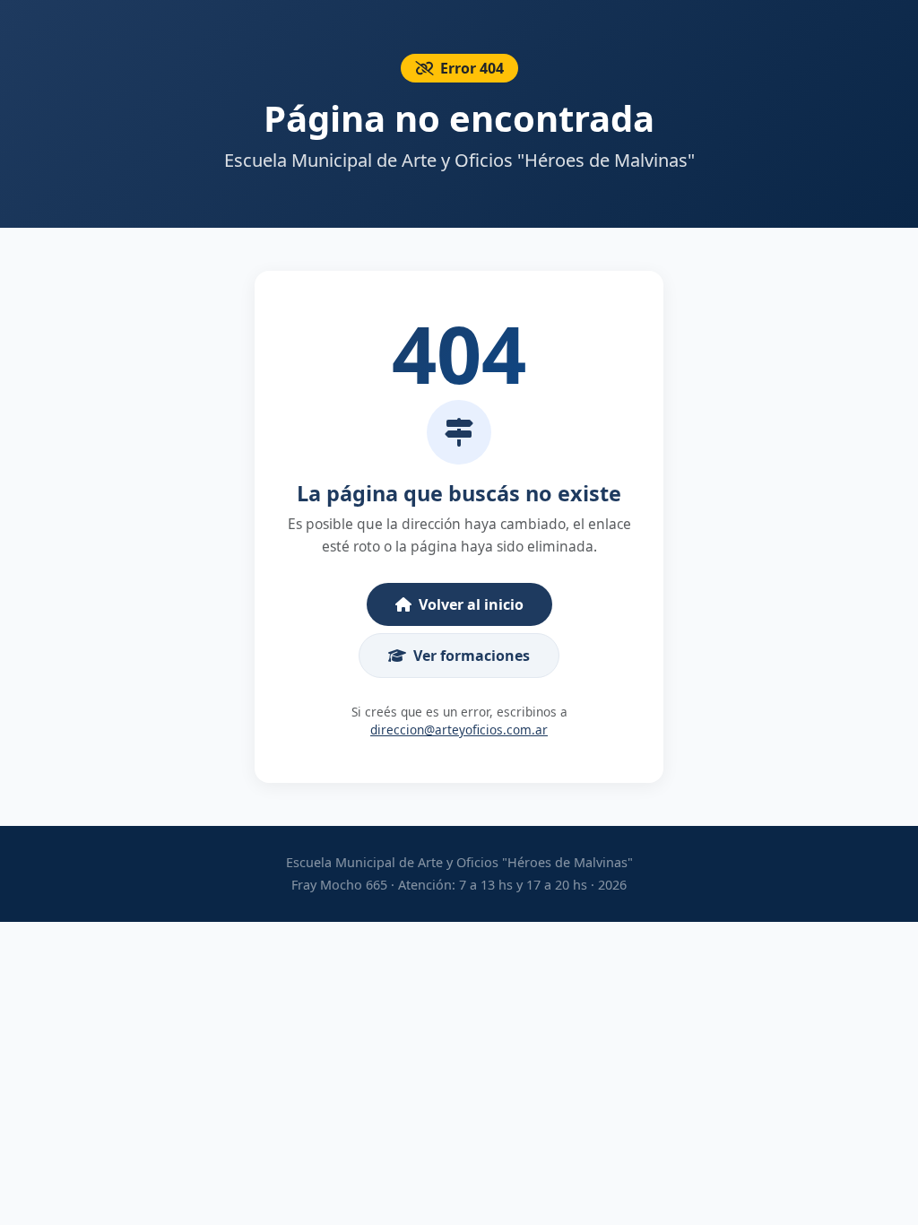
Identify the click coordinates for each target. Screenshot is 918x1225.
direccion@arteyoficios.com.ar (459, 729)
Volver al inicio (471, 604)
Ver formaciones (471, 655)
